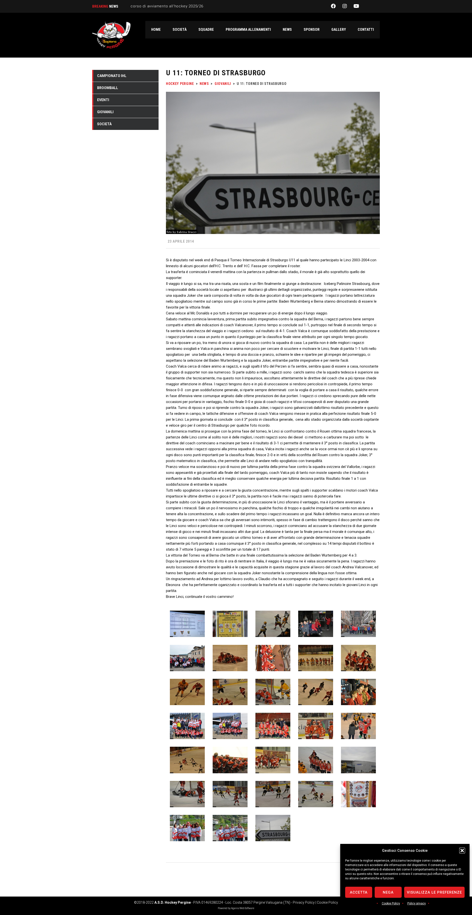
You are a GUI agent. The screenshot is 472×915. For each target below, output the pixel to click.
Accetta (359, 892)
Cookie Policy (391, 903)
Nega (388, 892)
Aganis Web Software (242, 908)
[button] (462, 850)
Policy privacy (416, 903)
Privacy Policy (304, 902)
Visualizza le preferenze (434, 892)
